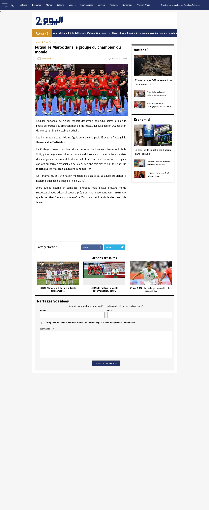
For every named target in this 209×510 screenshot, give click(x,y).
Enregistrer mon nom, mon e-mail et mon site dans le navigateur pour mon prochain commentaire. (90, 322)
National (23, 5)
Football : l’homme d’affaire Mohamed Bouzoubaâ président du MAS (158, 163)
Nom (110, 310)
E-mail (43, 310)
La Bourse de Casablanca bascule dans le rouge (153, 152)
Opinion (101, 5)
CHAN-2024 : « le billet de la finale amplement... (58, 289)
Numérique (128, 5)
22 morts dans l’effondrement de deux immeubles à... (153, 82)
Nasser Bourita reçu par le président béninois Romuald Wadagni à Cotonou (55, 33)
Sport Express (86, 5)
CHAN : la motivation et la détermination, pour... (104, 289)
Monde (49, 5)
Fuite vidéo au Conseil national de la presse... (156, 94)
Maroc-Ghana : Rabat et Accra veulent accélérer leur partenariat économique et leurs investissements (150, 33)
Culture (60, 5)
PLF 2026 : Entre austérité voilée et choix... (158, 175)
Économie (36, 5)
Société (72, 5)
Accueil (38, 42)
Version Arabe (143, 5)
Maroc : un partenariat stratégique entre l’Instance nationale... (159, 105)
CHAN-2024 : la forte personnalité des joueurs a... (150, 290)
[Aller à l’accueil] (49, 20)
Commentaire (47, 329)
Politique (114, 5)
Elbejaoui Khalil (48, 58)
